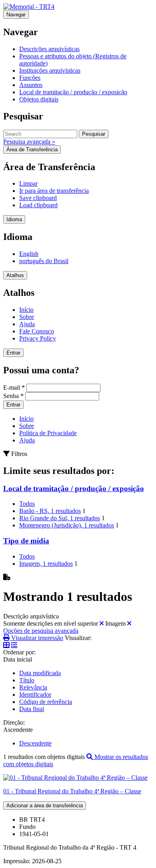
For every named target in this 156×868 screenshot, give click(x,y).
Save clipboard (38, 197)
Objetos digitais (38, 99)
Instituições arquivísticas (49, 70)
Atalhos (15, 275)
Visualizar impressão (36, 637)
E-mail (14, 387)
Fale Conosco (36, 331)
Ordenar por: (19, 652)
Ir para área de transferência (54, 190)
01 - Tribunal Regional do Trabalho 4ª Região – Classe (72, 791)
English (28, 253)
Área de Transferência (32, 150)
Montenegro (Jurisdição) (66, 525)
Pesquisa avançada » (29, 141)
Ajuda (27, 324)
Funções (29, 77)
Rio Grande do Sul (59, 518)
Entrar (13, 353)
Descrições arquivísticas (49, 49)
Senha (13, 395)
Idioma (14, 219)
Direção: (14, 722)
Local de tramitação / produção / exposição (73, 92)
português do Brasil (43, 261)
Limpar (28, 183)
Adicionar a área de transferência (44, 806)
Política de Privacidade (48, 433)
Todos (27, 503)
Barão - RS (50, 510)
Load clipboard (38, 205)
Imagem (46, 563)
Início (26, 309)
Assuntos (30, 84)
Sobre (26, 316)
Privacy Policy (37, 338)
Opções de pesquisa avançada (40, 630)
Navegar (16, 15)
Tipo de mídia (26, 541)
